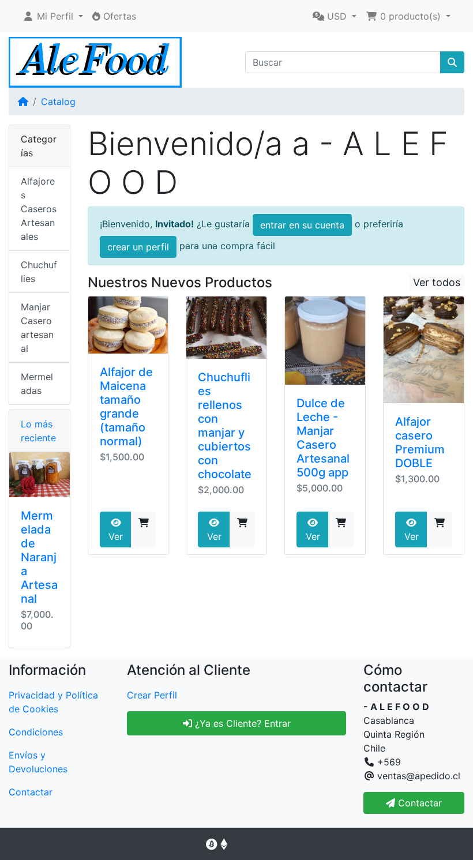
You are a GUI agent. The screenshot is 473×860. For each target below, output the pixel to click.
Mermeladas (37, 383)
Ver (115, 536)
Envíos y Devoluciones (38, 762)
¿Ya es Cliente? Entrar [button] (241, 723)
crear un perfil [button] (138, 247)
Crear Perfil (152, 695)
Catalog (58, 101)
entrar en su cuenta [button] (302, 225)
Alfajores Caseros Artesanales (39, 208)
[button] (53, 16)
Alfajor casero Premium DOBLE (420, 442)
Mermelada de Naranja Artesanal (39, 557)
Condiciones (36, 732)
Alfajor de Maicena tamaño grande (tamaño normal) (126, 406)
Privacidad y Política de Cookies (53, 702)
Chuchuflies (39, 271)
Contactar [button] (418, 803)
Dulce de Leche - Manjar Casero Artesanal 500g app (323, 437)
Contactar (30, 792)
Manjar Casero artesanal (37, 327)
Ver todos (436, 282)
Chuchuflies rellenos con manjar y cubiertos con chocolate (224, 425)
